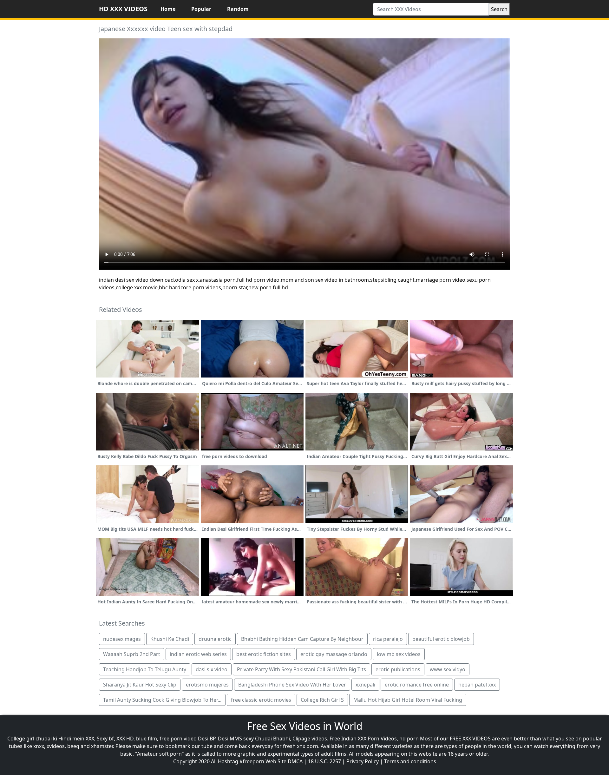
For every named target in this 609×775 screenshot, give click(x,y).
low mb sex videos (399, 654)
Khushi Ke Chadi (169, 638)
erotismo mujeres (207, 684)
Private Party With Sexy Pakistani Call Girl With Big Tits (301, 669)
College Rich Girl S (322, 699)
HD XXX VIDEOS (123, 8)
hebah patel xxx (477, 684)
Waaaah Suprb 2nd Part (131, 654)
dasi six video (211, 669)
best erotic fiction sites (263, 654)
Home (167, 8)
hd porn (409, 738)
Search (499, 9)
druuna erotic (215, 638)
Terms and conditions (410, 761)
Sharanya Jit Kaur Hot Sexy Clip (139, 684)
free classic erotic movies (261, 699)
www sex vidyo (447, 669)
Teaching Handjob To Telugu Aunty (144, 669)
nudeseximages (122, 638)
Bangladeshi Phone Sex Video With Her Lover (292, 684)
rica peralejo (388, 638)
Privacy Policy (362, 761)
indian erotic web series (198, 654)
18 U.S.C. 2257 (324, 761)
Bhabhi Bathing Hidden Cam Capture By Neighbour (302, 638)
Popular (201, 8)
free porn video (178, 738)
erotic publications (398, 669)
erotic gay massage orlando (333, 654)
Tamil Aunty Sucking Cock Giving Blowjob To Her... (162, 699)
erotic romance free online (417, 684)
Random (238, 8)
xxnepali (365, 684)
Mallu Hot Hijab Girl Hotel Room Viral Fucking (407, 699)
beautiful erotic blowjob (441, 638)
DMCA (295, 761)
